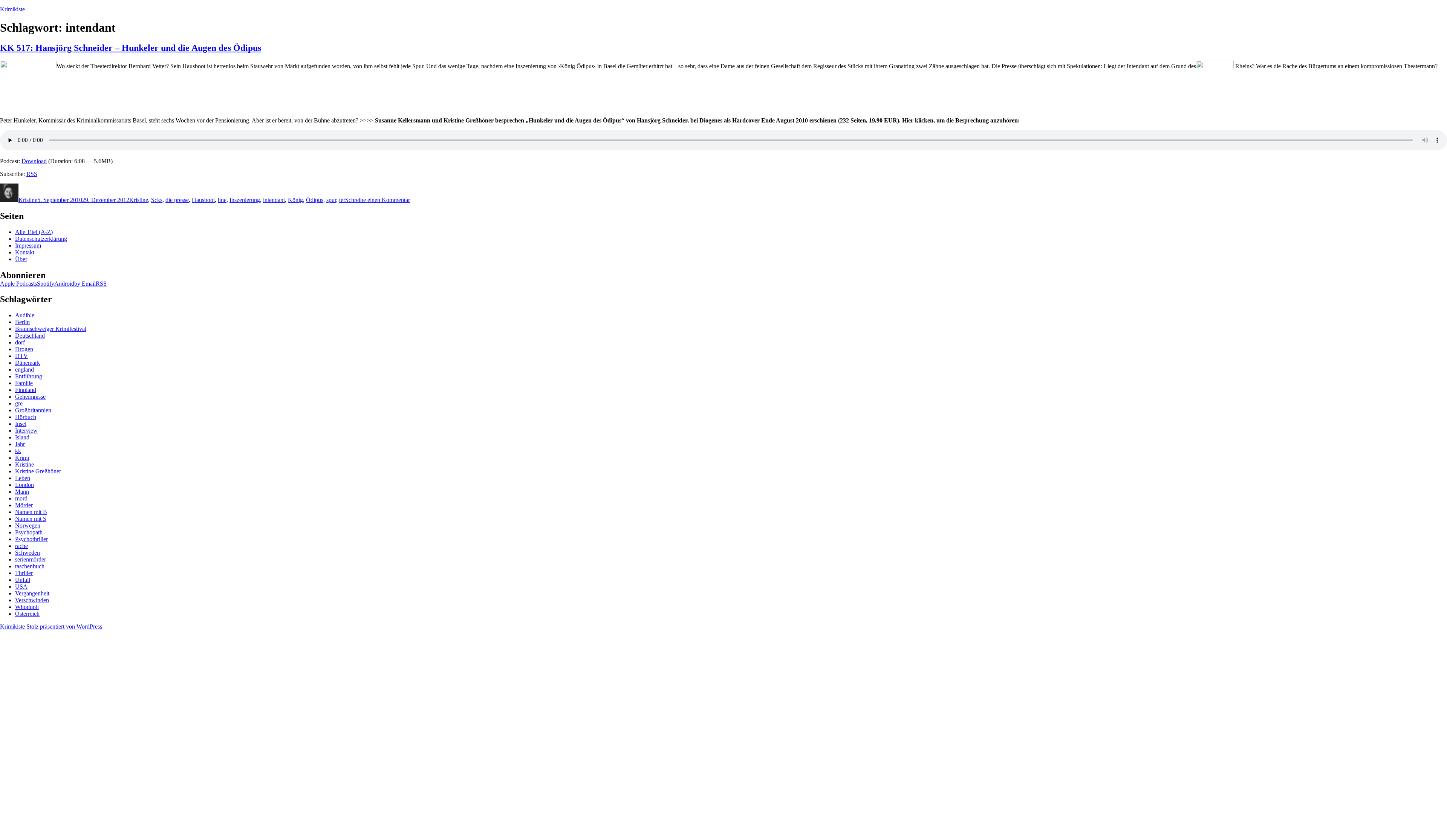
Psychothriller (31, 539)
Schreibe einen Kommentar (377, 200)
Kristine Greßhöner (38, 471)
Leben (22, 478)
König (295, 200)
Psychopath (29, 532)
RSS (31, 174)
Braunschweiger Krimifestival (50, 329)
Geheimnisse (30, 396)
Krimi (22, 457)
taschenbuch (29, 566)
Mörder (24, 505)
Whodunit (27, 607)
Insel (20, 424)
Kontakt (24, 252)
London (24, 485)
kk (18, 451)
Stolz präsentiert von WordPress (64, 626)
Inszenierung (244, 200)
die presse (177, 200)
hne (222, 200)
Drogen (24, 349)
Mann (22, 491)
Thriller (24, 573)
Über (21, 259)
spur (331, 200)
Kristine (27, 200)
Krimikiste (12, 9)
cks (158, 200)
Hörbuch (25, 417)
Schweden (27, 552)
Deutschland (30, 335)
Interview (26, 430)
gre (19, 403)
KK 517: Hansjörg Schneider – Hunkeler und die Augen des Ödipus (130, 48)
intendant (274, 200)
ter (342, 200)
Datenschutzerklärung (41, 239)
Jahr (20, 444)
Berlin (22, 322)
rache (21, 546)
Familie (24, 383)
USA (21, 586)
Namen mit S (30, 519)
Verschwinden (32, 600)
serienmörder (30, 559)
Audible (24, 315)
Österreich (27, 613)
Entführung (28, 376)
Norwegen (27, 525)
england (24, 369)
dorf (20, 342)
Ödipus (314, 200)
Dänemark (27, 363)
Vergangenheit (32, 593)
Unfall (22, 580)
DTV (21, 356)
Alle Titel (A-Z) (34, 232)
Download (34, 161)
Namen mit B (31, 512)
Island (22, 437)
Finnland (25, 390)
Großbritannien (33, 410)
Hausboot (203, 200)
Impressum (28, 245)
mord (21, 498)
